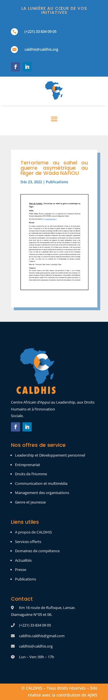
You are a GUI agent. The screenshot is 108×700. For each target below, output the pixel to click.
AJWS (92, 695)
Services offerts (28, 541)
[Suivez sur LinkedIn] (27, 66)
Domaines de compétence (37, 550)
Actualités (23, 560)
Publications (57, 181)
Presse (20, 569)
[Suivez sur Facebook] (15, 66)
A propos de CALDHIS (33, 532)
